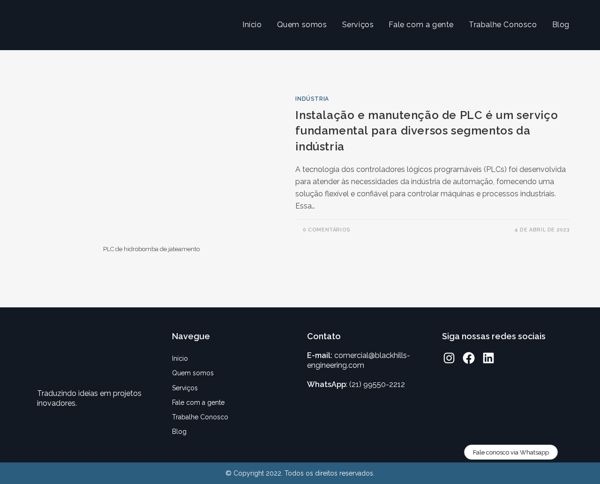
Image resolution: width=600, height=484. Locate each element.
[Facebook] (469, 358)
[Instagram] (449, 358)
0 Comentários (327, 230)
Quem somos (193, 373)
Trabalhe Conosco (200, 417)
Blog (179, 431)
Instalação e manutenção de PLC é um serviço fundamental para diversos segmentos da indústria (426, 130)
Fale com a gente (198, 402)
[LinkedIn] (488, 358)
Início (180, 358)
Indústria (312, 99)
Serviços (185, 388)
